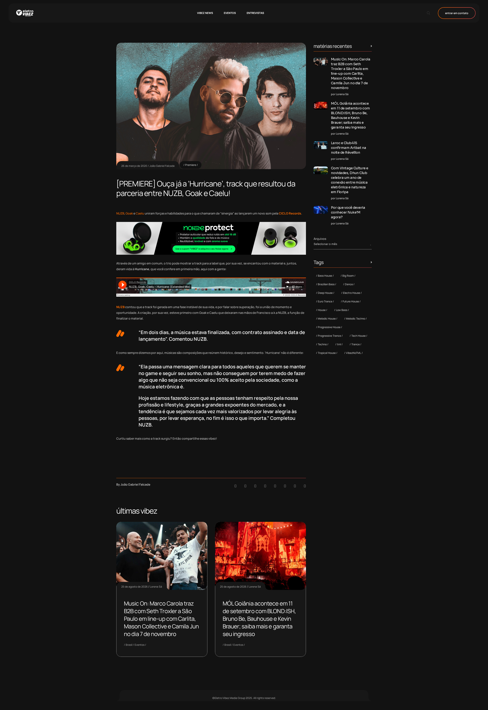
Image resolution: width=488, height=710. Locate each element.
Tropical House (327, 353)
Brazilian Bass (326, 284)
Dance (349, 284)
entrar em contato (456, 13)
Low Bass (341, 310)
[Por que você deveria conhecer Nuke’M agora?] (321, 210)
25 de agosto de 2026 (134, 586)
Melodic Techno (355, 318)
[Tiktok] (285, 486)
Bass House (325, 275)
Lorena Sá (156, 586)
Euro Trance (325, 301)
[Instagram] (275, 486)
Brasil (129, 645)
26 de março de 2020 (134, 166)
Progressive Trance (329, 335)
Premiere (190, 165)
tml (339, 344)
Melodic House (327, 318)
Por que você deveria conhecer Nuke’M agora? (348, 212)
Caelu (140, 213)
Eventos (139, 645)
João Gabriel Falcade (162, 166)
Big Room (348, 275)
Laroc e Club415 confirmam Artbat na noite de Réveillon (348, 148)
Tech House (358, 335)
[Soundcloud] (235, 486)
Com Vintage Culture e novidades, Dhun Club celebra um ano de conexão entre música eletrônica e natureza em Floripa (349, 180)
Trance (355, 344)
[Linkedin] (265, 486)
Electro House (351, 293)
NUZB (120, 213)
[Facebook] (255, 486)
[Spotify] (245, 486)
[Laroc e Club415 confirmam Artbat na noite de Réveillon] (321, 145)
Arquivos (320, 239)
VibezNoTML (353, 353)
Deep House (325, 293)
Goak (129, 213)
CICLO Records (290, 213)
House (322, 310)
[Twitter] (295, 486)
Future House (351, 301)
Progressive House (329, 327)
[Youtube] (305, 486)
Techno (322, 344)
